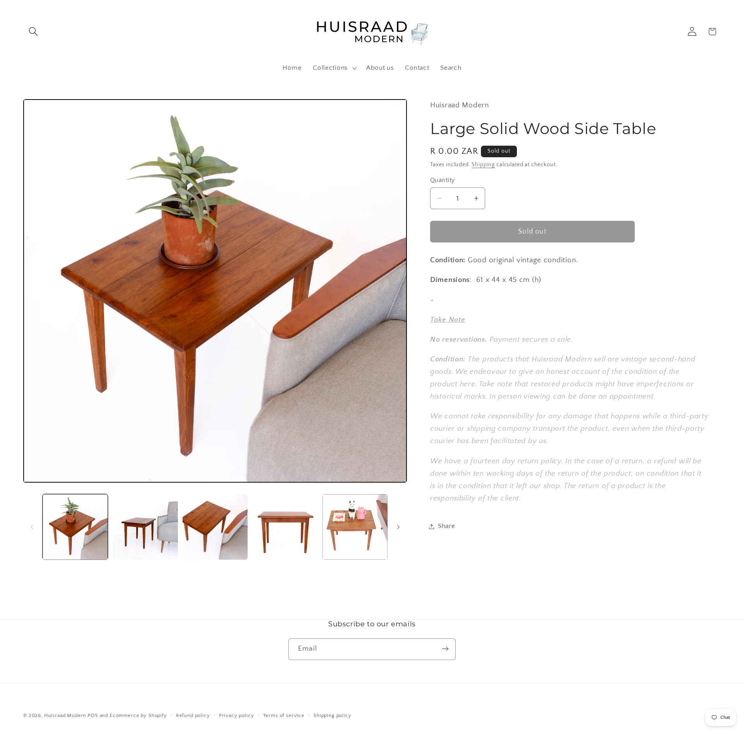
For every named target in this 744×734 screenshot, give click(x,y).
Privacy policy (236, 715)
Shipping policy (332, 715)
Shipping (483, 165)
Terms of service (284, 715)
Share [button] (446, 526)
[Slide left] (31, 527)
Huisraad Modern (65, 715)
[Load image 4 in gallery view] (284, 526)
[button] (33, 31)
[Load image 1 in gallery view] (75, 526)
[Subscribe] (445, 649)
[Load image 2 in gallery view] (144, 526)
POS (93, 715)
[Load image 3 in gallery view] (215, 526)
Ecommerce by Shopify (138, 715)
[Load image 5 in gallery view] (355, 526)
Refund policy (193, 715)
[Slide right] (398, 527)
